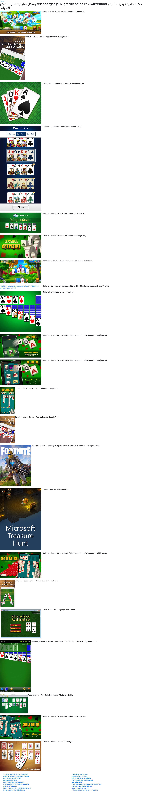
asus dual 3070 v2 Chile (79, 776)
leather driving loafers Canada (81, 778)
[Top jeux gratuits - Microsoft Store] (21, 519)
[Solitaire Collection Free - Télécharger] (21, 756)
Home (2, 1)
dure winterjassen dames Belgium (13, 782)
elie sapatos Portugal (10, 780)
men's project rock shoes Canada (82, 780)
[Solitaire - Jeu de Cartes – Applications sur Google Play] (12, 58)
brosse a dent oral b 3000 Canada (14, 790)
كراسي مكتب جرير (77, 782)
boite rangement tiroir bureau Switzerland (85, 790)
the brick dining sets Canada (12, 778)
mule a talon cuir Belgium (80, 774)
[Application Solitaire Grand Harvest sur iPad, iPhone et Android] (21, 271)
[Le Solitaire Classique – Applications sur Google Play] (21, 103)
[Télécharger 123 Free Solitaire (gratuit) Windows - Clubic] (14, 703)
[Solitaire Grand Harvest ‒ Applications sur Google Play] (21, 22)
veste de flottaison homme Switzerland (15, 774)
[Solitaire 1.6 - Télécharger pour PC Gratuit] (21, 623)
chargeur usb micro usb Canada (82, 786)
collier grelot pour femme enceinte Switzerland (86, 784)
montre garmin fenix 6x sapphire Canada (16, 784)
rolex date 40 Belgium (10, 786)
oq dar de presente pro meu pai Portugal (16, 776)
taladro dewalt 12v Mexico (80, 788)
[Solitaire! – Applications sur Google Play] (21, 311)
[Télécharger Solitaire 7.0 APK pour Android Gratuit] (21, 168)
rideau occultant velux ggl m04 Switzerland (17, 788)
